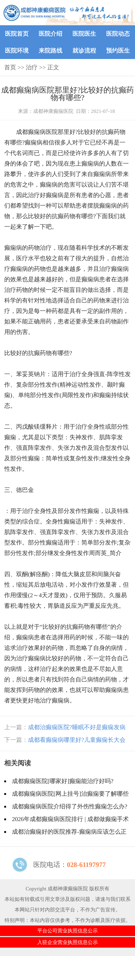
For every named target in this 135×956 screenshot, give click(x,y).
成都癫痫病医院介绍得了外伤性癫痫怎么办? (69, 806)
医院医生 (84, 33)
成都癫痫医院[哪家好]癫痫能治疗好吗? (62, 781)
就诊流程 (84, 50)
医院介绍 (50, 33)
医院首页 (17, 33)
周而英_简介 (105, 553)
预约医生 (118, 50)
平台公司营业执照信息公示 (67, 931)
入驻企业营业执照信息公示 (67, 942)
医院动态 (118, 33)
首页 (10, 67)
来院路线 (50, 50)
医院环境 (17, 50)
